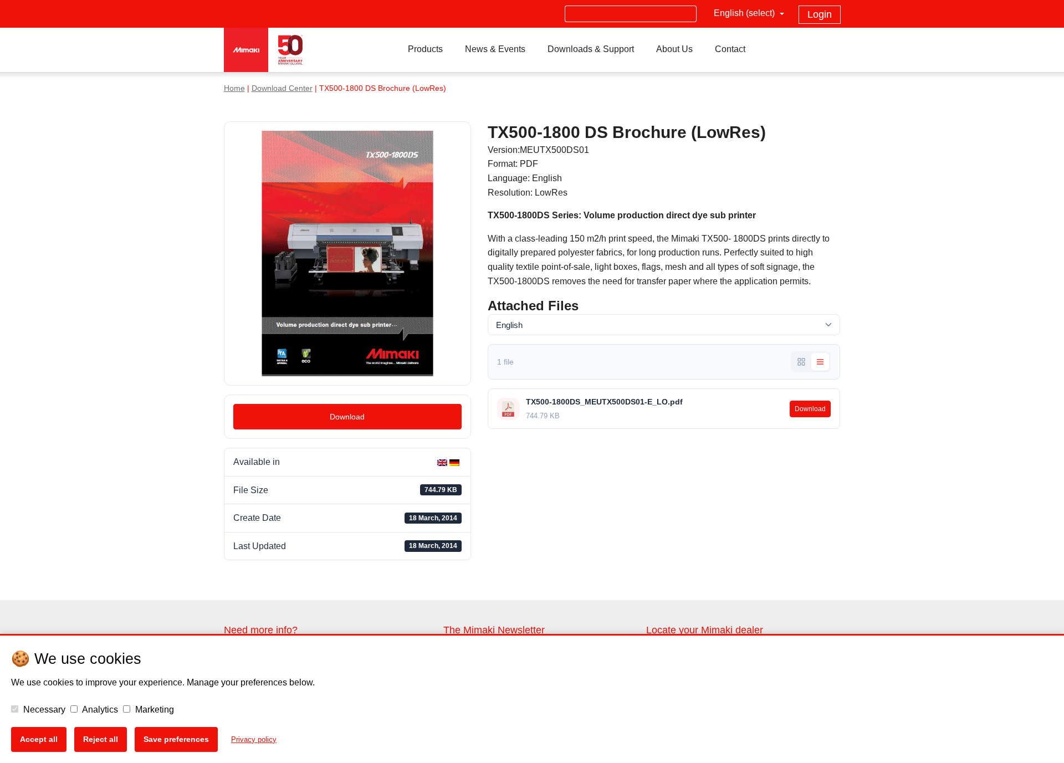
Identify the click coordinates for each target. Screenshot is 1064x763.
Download (347, 416)
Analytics (99, 709)
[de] (455, 462)
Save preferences (176, 739)
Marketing (153, 709)
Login (819, 14)
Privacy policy (254, 739)
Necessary (43, 709)
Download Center (282, 88)
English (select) (745, 13)
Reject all (100, 739)
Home (234, 88)
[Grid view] (801, 362)
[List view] (820, 362)
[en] (443, 462)
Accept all (39, 739)
